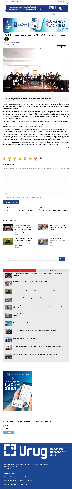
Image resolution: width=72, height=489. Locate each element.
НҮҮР (7, 32)
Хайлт (62, 259)
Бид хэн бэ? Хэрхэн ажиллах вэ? (15, 477)
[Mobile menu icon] (6, 10)
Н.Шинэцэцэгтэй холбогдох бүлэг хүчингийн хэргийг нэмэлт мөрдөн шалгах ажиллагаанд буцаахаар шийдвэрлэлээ (23, 228)
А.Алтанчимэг (15, 42)
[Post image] (8, 227)
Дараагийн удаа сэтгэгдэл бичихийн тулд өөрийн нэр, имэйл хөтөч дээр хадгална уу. (25, 197)
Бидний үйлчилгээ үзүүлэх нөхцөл (15, 484)
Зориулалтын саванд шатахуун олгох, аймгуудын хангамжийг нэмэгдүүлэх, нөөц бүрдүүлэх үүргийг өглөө (23, 242)
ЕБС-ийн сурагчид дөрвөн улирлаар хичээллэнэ (24, 338)
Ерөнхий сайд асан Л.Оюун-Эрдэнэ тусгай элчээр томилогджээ (28, 322)
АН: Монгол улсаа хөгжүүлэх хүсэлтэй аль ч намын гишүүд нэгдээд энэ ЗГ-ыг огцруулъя (34, 330)
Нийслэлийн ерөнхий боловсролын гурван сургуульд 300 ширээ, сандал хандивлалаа (59, 241)
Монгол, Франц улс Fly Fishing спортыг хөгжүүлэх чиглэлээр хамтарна (58, 227)
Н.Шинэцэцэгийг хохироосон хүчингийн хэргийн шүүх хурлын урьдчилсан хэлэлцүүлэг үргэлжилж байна (38, 346)
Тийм (6, 428)
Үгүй (6, 426)
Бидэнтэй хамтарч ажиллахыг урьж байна (18, 480)
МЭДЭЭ (11, 32)
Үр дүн (66, 432)
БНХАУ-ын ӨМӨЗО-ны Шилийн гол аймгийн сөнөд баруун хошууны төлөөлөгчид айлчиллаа (35, 354)
